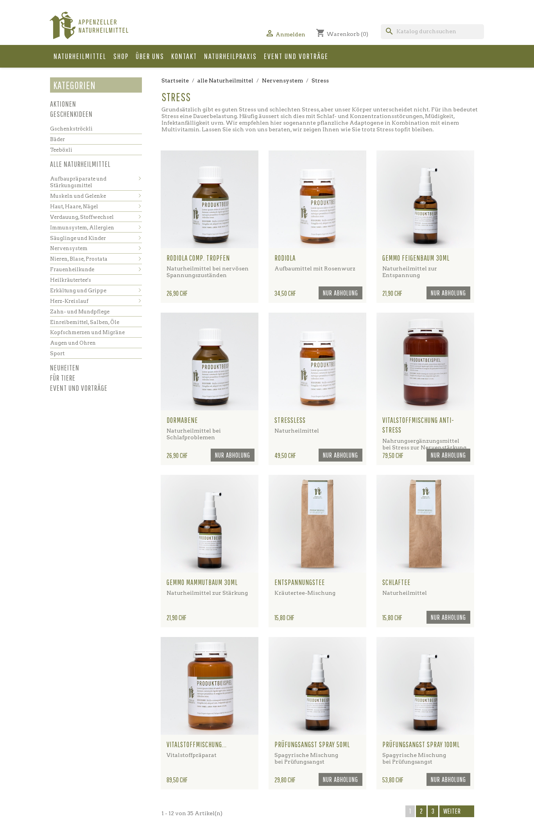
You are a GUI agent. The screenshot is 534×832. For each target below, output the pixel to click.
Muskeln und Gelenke (78, 196)
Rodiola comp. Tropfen (198, 258)
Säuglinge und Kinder (78, 238)
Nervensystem (69, 248)
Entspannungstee (299, 582)
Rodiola (285, 258)
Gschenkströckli (71, 129)
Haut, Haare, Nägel (74, 206)
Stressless (290, 420)
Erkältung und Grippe (78, 290)
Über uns (150, 56)
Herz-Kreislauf (69, 301)
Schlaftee (396, 582)
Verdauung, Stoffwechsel (82, 217)
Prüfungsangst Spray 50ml (312, 744)
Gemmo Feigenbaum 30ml (416, 258)
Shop (121, 56)
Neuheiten (64, 367)
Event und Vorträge (296, 56)
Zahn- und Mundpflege (79, 312)
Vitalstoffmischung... (197, 744)
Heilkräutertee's (70, 280)
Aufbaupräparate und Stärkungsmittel (78, 182)
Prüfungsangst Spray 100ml (421, 744)
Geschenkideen (71, 113)
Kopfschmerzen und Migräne (87, 332)
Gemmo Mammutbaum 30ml (202, 582)
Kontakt (184, 56)
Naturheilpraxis (230, 56)
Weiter (456, 811)
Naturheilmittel (80, 56)
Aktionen (63, 103)
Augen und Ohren (73, 343)
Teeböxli (61, 150)
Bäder (57, 139)
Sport (57, 353)
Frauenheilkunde (72, 269)
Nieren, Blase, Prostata (79, 259)
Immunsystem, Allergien (82, 228)
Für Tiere (62, 377)
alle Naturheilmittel (80, 163)
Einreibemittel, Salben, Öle (84, 322)
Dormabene (182, 420)
